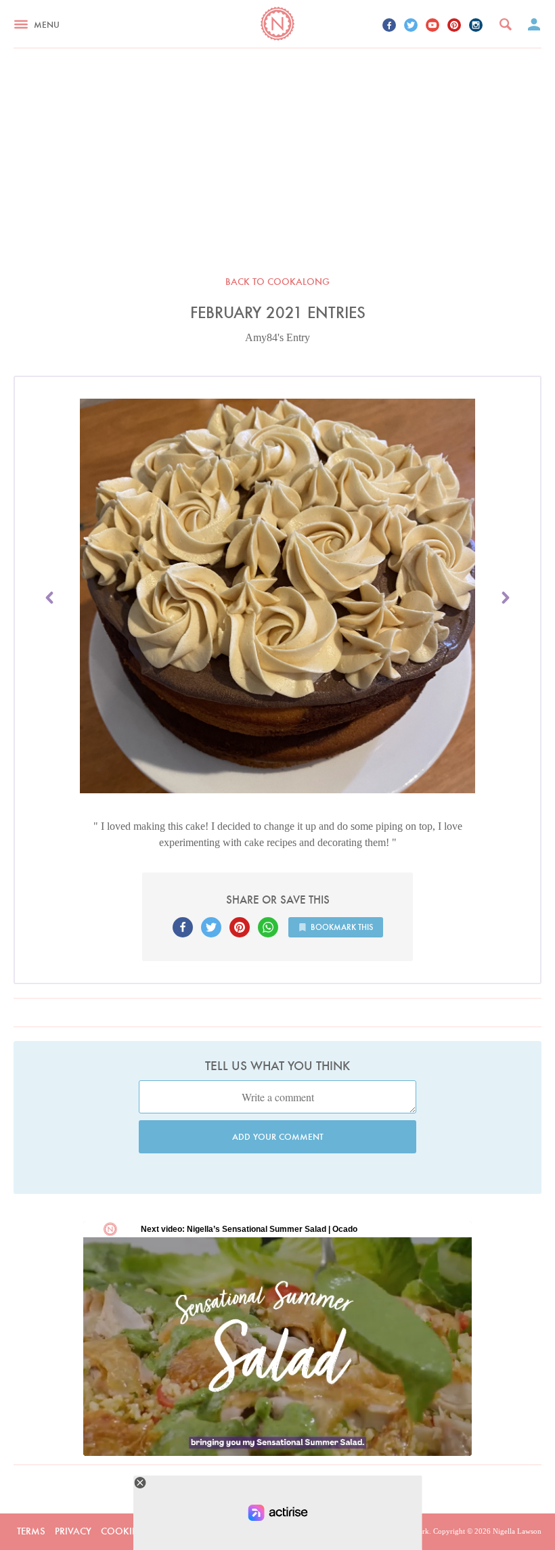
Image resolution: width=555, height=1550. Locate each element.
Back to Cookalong (277, 281)
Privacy (73, 1531)
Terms (31, 1531)
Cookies (121, 1531)
